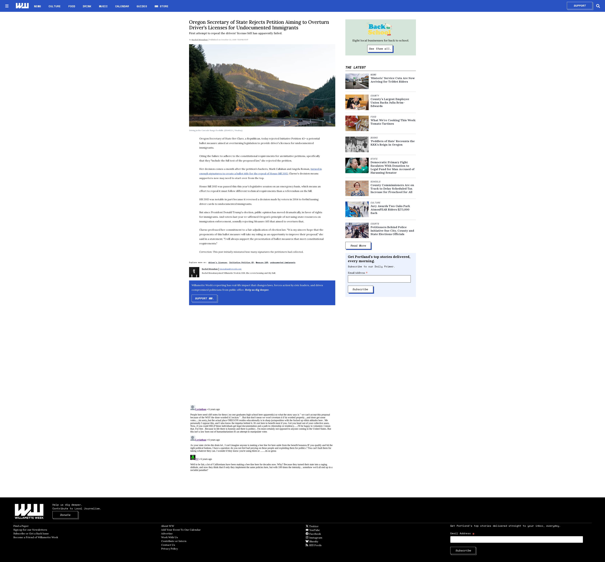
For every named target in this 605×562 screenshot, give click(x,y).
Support (583, 5)
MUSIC (103, 6)
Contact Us (168, 544)
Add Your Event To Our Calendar (181, 529)
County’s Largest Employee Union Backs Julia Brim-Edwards (390, 102)
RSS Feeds (320, 545)
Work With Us (169, 537)
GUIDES (142, 6)
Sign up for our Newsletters (30, 529)
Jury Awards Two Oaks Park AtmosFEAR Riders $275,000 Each (390, 209)
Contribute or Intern (173, 541)
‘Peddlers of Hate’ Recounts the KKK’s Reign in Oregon (393, 142)
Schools (375, 182)
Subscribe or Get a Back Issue (31, 533)
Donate (69, 515)
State (374, 159)
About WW (167, 525)
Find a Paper (21, 525)
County (375, 96)
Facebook (324, 533)
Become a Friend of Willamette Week (35, 537)
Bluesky (318, 541)
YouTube (319, 530)
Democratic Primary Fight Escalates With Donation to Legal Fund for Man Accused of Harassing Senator (392, 167)
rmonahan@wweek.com (230, 269)
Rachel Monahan (200, 39)
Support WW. (206, 298)
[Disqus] (262, 357)
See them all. (381, 48)
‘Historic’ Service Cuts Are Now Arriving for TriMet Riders (393, 79)
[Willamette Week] (22, 6)
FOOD (71, 6)
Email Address (358, 273)
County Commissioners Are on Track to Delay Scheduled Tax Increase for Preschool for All (392, 188)
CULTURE (55, 6)
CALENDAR (122, 6)
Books (374, 138)
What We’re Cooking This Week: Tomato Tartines (393, 121)
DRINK (87, 6)
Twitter (321, 526)
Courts (375, 224)
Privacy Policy (169, 548)
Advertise (167, 533)
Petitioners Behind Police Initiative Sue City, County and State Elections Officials (392, 230)
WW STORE (161, 6)
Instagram (322, 537)
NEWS (37, 6)
